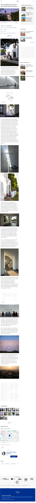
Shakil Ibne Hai (13, 33)
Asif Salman (9, 33)
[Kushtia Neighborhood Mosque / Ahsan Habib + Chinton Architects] (1, 409)
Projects (3, 463)
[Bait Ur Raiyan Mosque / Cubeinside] (22, 33)
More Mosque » (32, 42)
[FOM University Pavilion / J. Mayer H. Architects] (23, 14)
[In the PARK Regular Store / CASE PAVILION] (23, 9)
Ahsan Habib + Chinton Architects (11, 27)
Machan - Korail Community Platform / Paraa (29, 66)
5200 (5, 29)
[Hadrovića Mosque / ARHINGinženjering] (22, 39)
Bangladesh (9, 25)
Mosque (2, 25)
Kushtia (7, 68)
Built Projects (7, 463)
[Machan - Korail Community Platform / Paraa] (22, 66)
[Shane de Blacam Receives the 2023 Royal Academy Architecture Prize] (23, 19)
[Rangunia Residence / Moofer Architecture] (22, 72)
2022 (5, 31)
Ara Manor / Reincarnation (30, 76)
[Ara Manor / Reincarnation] (22, 78)
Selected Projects (13, 463)
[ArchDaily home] (17, 1)
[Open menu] (1, 1)
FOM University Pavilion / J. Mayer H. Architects (29, 14)
